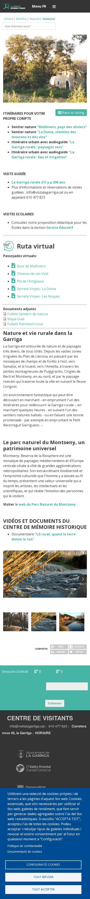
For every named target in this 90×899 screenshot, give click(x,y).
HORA (40, 732)
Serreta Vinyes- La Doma (36, 288)
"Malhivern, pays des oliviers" (62, 127)
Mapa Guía (15, 319)
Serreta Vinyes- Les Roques (38, 296)
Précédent (7, 579)
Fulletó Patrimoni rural (25, 324)
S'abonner (55, 703)
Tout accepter (43, 889)
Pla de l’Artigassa (30, 281)
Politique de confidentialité (25, 846)
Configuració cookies (43, 864)
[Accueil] (14, 6)
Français (48, 19)
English (35, 19)
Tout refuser (43, 877)
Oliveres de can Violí (32, 273)
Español (21, 19)
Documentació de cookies (25, 851)
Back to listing (72, 112)
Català (8, 19)
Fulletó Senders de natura (27, 314)
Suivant (82, 579)
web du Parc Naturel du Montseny (47, 504)
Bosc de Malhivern (31, 266)
